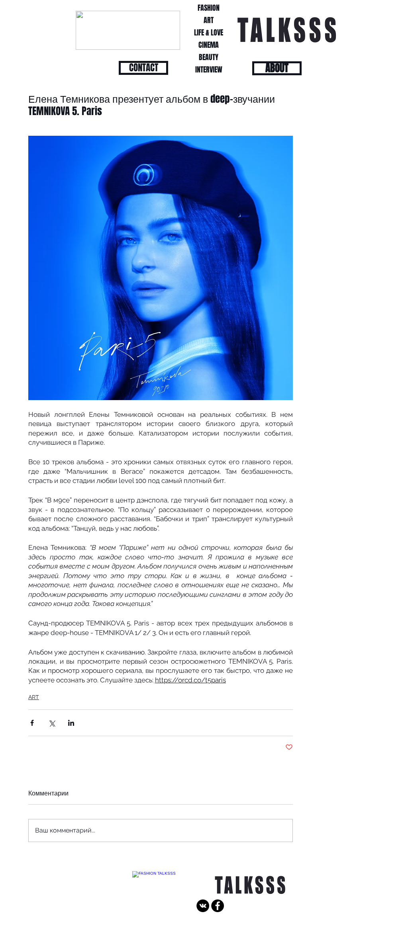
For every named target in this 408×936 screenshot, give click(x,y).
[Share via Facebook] (32, 723)
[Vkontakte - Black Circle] (202, 905)
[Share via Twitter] (51, 723)
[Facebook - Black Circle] (217, 905)
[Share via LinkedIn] (71, 723)
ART (33, 697)
